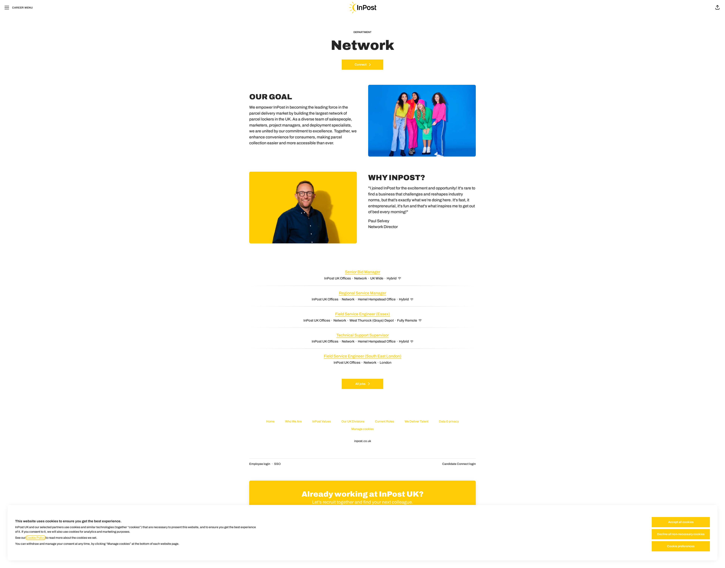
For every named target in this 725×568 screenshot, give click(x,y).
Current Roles (384, 421)
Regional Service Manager (362, 293)
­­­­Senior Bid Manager (362, 272)
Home (270, 421)
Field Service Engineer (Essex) (362, 314)
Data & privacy (449, 421)
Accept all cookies (681, 522)
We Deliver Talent (416, 421)
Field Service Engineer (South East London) (362, 356)
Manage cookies (362, 429)
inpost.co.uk (362, 441)
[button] (717, 7)
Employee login (259, 463)
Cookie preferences (681, 546)
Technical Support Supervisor (362, 335)
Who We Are (293, 421)
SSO (277, 463)
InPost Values (321, 421)
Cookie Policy (35, 537)
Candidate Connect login (459, 463)
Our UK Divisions (352, 421)
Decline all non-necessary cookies (681, 534)
